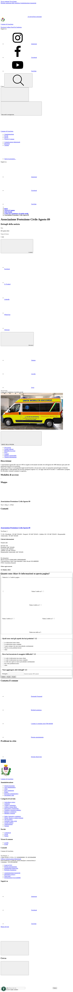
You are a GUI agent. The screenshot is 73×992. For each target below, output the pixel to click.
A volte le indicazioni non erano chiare (15, 658)
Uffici (6, 789)
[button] (3, 989)
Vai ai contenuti (5, 1)
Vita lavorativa (8, 819)
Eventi (6, 844)
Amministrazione (9, 134)
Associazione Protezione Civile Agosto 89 (15, 528)
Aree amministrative (10, 787)
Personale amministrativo (11, 793)
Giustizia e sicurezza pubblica (12, 810)
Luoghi (6, 843)
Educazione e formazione (11, 808)
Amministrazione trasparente (28, 3)
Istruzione (7, 143)
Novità (6, 136)
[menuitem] (20, 360)
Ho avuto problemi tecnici (11, 663)
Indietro (3, 676)
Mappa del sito (5, 926)
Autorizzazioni (8, 824)
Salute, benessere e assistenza (12, 816)
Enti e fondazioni (9, 790)
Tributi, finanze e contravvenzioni (13, 818)
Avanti (8, 676)
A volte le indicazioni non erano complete (16, 660)
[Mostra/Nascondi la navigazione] (15, 94)
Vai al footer (13, 1)
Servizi (6, 137)
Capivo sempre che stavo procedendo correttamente (18, 646)
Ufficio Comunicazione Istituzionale (11, 859)
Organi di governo (9, 786)
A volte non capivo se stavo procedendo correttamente (19, 662)
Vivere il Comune (9, 139)
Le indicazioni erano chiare (12, 642)
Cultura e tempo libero (10, 807)
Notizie (6, 836)
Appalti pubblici (8, 822)
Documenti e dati (9, 795)
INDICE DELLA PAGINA (7, 444)
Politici (6, 792)
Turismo (6, 145)
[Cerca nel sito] (18, 80)
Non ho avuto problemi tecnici (12, 648)
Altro (5, 649)
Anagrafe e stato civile (10, 821)
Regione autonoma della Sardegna (10, 3)
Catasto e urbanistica (10, 805)
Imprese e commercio (10, 811)
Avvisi (6, 834)
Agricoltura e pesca (9, 802)
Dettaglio (5, 674)
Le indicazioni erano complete (12, 644)
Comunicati (7, 832)
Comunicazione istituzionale (12, 142)
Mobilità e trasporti (9, 813)
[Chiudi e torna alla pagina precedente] (15, 948)
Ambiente (7, 804)
